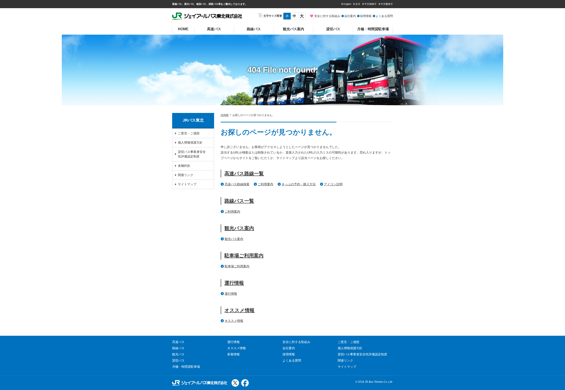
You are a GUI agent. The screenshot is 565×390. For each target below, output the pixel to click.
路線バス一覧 (239, 201)
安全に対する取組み (327, 16)
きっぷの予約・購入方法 (299, 184)
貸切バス (333, 29)
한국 (357, 4)
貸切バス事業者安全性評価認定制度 (192, 154)
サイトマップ (187, 184)
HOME (183, 29)
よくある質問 (384, 16)
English (347, 4)
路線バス (254, 29)
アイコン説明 (333, 184)
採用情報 (365, 16)
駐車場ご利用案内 (244, 255)
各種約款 (184, 165)
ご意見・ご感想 (189, 133)
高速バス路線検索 (237, 184)
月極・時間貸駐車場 (373, 29)
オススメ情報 (239, 310)
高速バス (214, 29)
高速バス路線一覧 (244, 173)
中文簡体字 (370, 4)
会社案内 (350, 16)
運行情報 (234, 283)
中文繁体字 (387, 4)
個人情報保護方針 (190, 142)
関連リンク (185, 175)
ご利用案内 (265, 184)
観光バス (178, 354)
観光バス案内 (293, 29)
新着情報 (233, 354)
